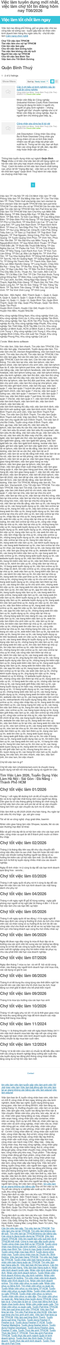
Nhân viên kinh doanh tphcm (21, 1272)
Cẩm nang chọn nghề (17, 35)
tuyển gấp (28, 1084)
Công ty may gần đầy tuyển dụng (37, 1241)
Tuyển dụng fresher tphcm (34, 1325)
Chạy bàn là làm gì (21, 1301)
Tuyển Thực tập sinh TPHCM (33, 1330)
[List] (52, 81)
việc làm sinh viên (43, 1084)
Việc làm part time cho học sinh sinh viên (29, 1313)
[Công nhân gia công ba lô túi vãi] (8, 128)
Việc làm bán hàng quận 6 (37, 1267)
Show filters (9, 81)
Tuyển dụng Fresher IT (38, 1319)
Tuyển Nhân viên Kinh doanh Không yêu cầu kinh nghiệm (28, 1274)
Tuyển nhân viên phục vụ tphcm (35, 1293)
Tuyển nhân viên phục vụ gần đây (18, 1296)
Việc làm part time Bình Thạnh (29, 1317)
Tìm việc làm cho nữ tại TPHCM (28, 1230)
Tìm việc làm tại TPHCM (37, 1228)
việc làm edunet (44, 1090)
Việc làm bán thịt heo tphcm (34, 1265)
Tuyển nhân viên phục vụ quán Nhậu (28, 1290)
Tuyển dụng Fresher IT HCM (30, 1322)
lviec (8, 1087)
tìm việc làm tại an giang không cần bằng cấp (28, 1089)
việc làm (18, 1084)
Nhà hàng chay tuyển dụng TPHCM (32, 1299)
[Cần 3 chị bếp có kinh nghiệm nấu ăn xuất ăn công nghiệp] (8, 92)
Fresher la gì (7, 1322)
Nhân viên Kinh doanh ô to (15, 1280)
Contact (30, 1073)
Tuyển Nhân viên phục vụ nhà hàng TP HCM (24, 1288)
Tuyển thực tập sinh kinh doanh (25, 1340)
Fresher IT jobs (9, 1330)
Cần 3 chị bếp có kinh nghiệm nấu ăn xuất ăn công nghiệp (36, 88)
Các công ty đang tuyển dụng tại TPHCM (22, 1236)
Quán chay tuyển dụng (13, 1304)
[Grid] (56, 81)
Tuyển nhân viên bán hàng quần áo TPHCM (29, 1261)
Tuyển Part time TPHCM (45, 1306)
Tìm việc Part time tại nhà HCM (31, 1312)
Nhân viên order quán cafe (39, 1304)
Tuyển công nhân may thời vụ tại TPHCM (22, 1244)
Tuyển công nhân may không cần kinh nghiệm (29, 1245)
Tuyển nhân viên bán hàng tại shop (32, 1259)
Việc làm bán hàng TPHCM (24, 1257)
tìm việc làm (7, 1084)
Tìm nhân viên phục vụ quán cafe (26, 1283)
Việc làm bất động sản (31, 1087)
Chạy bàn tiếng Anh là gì (45, 1301)
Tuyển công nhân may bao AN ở (18, 1251)
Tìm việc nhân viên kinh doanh (40, 1278)
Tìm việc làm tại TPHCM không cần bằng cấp (33, 1233)
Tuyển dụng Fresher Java (41, 1327)
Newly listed (40, 81)
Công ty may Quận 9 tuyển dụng (39, 1249)
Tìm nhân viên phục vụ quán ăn (37, 1285)
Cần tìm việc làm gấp (12, 1228)
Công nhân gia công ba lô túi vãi (33, 123)
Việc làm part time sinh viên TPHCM (20, 1309)
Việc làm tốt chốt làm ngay (25, 19)
